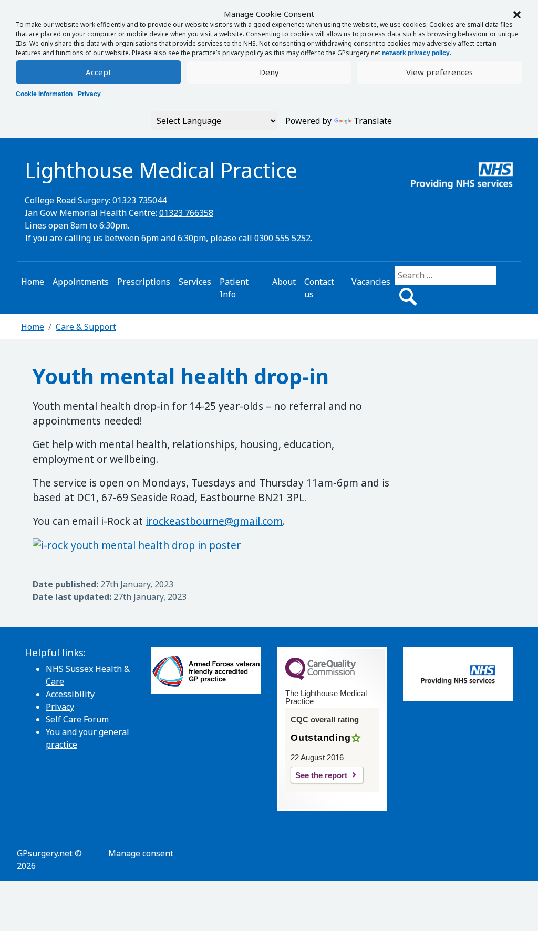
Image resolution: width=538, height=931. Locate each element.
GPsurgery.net (45, 853)
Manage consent (140, 853)
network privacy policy (416, 53)
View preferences (439, 72)
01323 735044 (139, 200)
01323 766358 (186, 213)
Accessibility (70, 694)
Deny (269, 72)
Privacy (89, 94)
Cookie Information (44, 94)
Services (195, 281)
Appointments (81, 281)
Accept (98, 72)
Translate (373, 121)
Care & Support (86, 327)
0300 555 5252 (282, 238)
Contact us (319, 288)
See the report (321, 775)
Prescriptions (143, 281)
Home (32, 281)
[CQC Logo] (320, 677)
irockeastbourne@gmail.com (214, 521)
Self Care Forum (77, 719)
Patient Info (234, 288)
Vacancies (370, 281)
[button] (517, 13)
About (284, 281)
